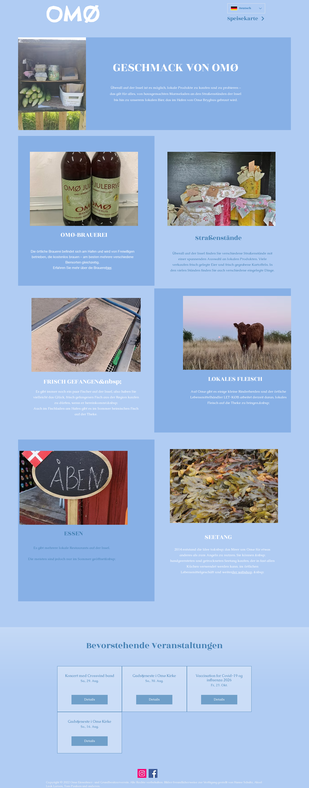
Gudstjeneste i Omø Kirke (154, 676)
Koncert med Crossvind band (89, 676)
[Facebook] (153, 773)
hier (108, 268)
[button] (246, 19)
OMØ (73, 14)
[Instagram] (142, 773)
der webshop (242, 572)
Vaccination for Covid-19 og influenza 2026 (219, 678)
